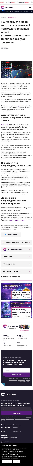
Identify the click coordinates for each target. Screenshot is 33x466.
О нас (3, 431)
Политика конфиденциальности (17, 380)
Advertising (17, 431)
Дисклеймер (5, 442)
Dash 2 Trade (5, 124)
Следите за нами (12, 234)
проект (20, 106)
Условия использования (22, 419)
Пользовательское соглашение (5, 426)
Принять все (17, 462)
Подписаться (16, 375)
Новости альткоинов (12, 17)
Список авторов (24, 330)
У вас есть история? (16, 426)
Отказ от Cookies (7, 462)
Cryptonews (3, 17)
